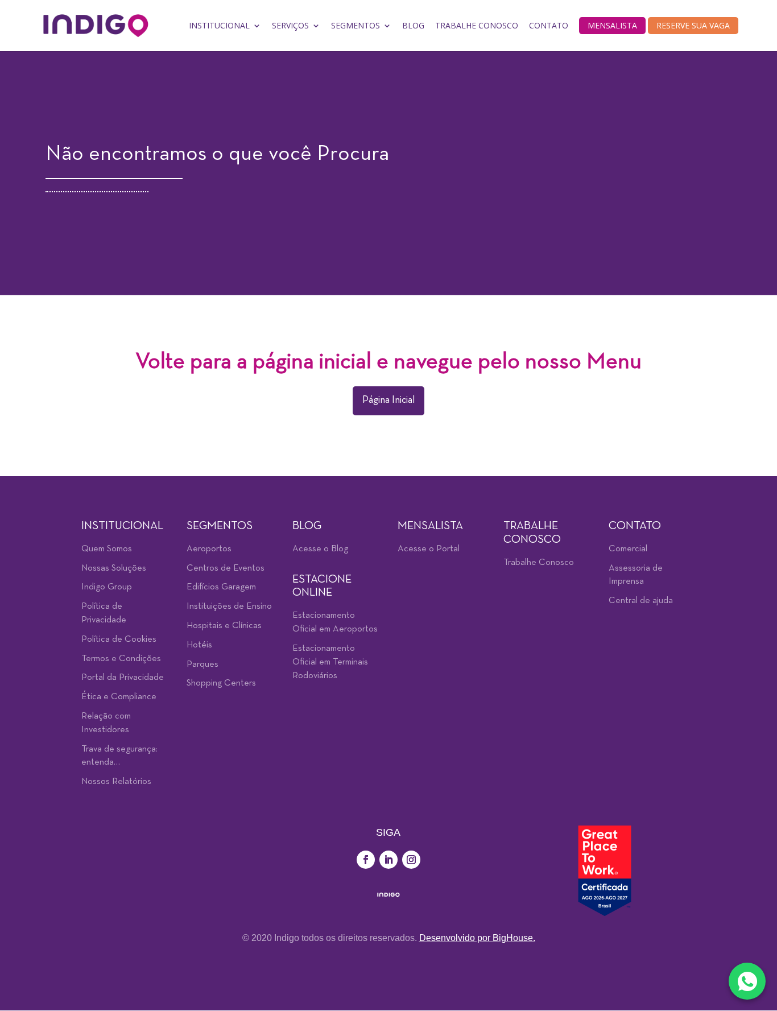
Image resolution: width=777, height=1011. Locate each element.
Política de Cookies (118, 639)
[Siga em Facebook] (366, 860)
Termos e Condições (121, 659)
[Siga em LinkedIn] (388, 860)
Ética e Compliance (118, 697)
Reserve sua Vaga (693, 25)
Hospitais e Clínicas (224, 626)
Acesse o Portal (429, 549)
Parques (202, 665)
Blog (413, 25)
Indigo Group (106, 587)
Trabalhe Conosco (476, 25)
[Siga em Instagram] (411, 860)
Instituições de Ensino (229, 606)
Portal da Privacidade (122, 678)
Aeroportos (209, 549)
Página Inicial (388, 400)
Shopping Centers (221, 683)
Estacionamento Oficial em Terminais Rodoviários (330, 662)
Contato (548, 25)
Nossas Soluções (113, 568)
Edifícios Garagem (221, 587)
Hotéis (199, 645)
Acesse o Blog (320, 549)
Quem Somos (106, 549)
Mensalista (612, 25)
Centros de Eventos (225, 568)
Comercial (628, 549)
